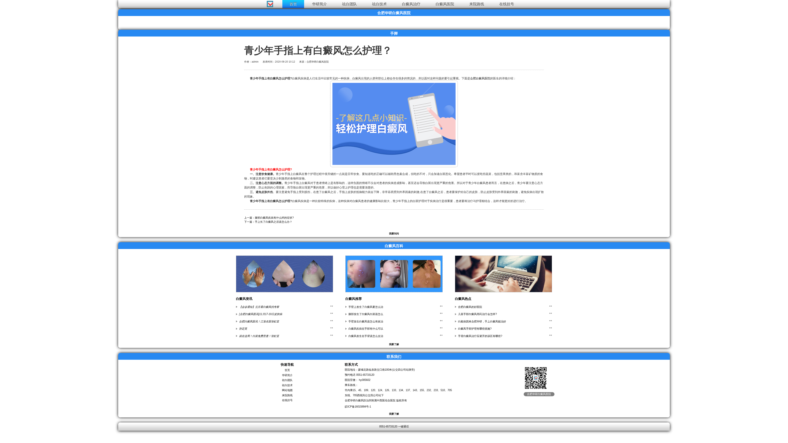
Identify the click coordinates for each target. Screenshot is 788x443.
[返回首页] (7, 3)
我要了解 (394, 344)
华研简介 (319, 4)
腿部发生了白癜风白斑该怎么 (365, 314)
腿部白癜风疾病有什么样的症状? (274, 217)
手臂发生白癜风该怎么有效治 (365, 321)
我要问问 (394, 233)
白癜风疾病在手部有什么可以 (365, 328)
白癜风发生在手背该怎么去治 (365, 336)
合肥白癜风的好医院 (470, 306)
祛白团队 (349, 4)
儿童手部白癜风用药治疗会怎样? (477, 314)
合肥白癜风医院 (480, 78)
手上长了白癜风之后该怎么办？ (273, 221)
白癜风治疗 (411, 4)
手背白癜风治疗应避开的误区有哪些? (480, 336)
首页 (293, 4)
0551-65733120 (365, 374)
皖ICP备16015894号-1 (358, 406)
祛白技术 (379, 4)
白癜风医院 (445, 4)
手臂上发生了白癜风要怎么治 (365, 306)
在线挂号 (506, 4)
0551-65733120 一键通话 (394, 426)
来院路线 (476, 4)
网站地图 (287, 390)
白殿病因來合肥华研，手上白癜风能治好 (482, 321)
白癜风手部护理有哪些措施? (474, 328)
